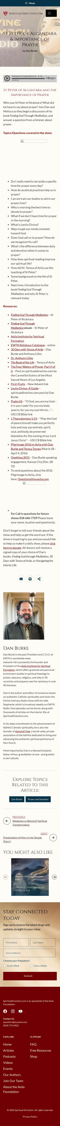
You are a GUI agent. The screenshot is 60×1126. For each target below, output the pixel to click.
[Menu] (51, 13)
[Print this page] (30, 579)
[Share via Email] (21, 579)
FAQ (33, 1044)
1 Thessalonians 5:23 (24, 418)
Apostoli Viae (22, 731)
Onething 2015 (20, 457)
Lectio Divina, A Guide (24, 388)
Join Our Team (13, 1081)
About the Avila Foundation (13, 1089)
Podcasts (9, 1056)
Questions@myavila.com (33, 479)
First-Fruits (18, 384)
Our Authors (12, 1075)
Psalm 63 (16, 401)
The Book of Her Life (22, 362)
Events (8, 1068)
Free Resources (40, 1050)
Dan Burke (17, 799)
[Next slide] (54, 877)
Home (7, 1044)
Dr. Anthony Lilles (22, 358)
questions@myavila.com (15, 1022)
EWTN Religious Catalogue (28, 345)
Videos (8, 1062)
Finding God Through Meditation (29, 315)
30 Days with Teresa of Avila (27, 349)
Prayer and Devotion (38, 799)
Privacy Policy (30, 1116)
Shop (33, 1056)
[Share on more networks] (39, 579)
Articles (8, 1050)
